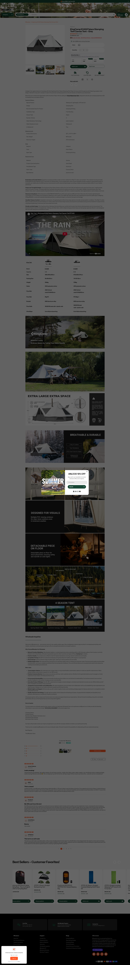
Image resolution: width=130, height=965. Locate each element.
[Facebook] (73, 491)
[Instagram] (78, 491)
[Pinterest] (76, 491)
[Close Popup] (87, 471)
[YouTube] (80, 491)
